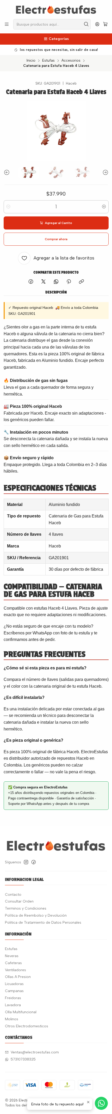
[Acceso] (97, 24)
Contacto (13, 894)
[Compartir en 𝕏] (43, 282)
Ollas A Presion (18, 977)
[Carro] (105, 24)
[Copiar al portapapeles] (81, 282)
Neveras (11, 956)
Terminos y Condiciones (25, 908)
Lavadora (13, 1005)
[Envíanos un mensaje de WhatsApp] (101, 1103)
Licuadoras (14, 984)
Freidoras (13, 998)
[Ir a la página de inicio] (56, 9)
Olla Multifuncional (20, 1012)
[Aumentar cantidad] (103, 207)
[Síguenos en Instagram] (26, 862)
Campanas (14, 991)
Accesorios (70, 60)
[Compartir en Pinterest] (68, 282)
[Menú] (6, 24)
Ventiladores (15, 970)
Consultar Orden (19, 901)
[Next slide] (105, 173)
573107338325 (23, 1059)
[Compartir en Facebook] (31, 282)
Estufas (48, 60)
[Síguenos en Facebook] (33, 862)
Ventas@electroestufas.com (35, 1052)
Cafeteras (13, 963)
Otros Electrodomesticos (26, 1026)
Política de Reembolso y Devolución (36, 915)
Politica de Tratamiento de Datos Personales (43, 922)
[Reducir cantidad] (8, 207)
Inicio (31, 60)
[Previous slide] (7, 173)
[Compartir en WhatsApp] (56, 282)
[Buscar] (86, 24)
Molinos (11, 1019)
